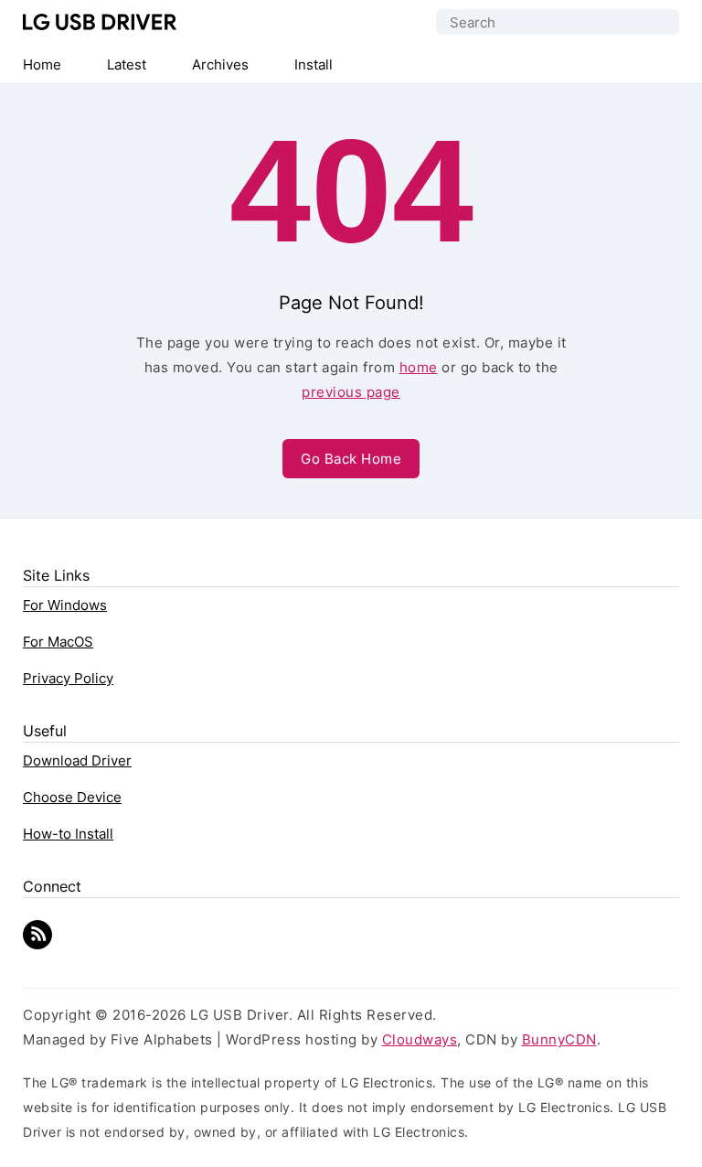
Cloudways (420, 1039)
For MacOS (58, 641)
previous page (351, 392)
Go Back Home (351, 458)
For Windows (65, 605)
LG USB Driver (100, 22)
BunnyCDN (559, 1039)
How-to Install (68, 833)
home (418, 367)
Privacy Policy (68, 678)
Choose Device (72, 797)
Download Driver (77, 760)
